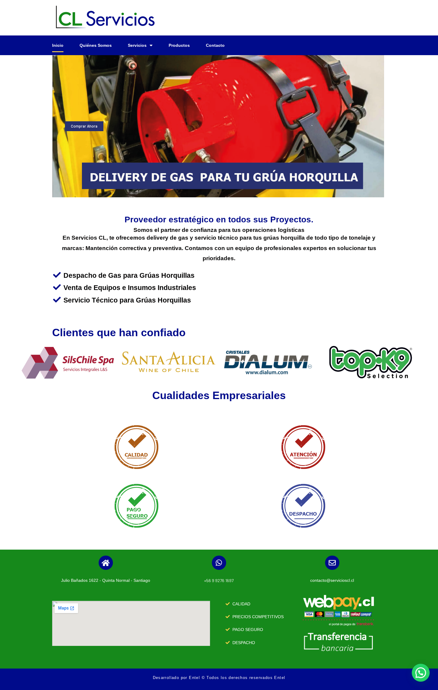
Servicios (137, 45)
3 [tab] (224, 193)
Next (389, 126)
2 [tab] (218, 193)
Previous (48, 126)
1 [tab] (212, 193)
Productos (179, 45)
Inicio (57, 45)
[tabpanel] (218, 126)
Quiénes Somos (96, 45)
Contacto (215, 45)
